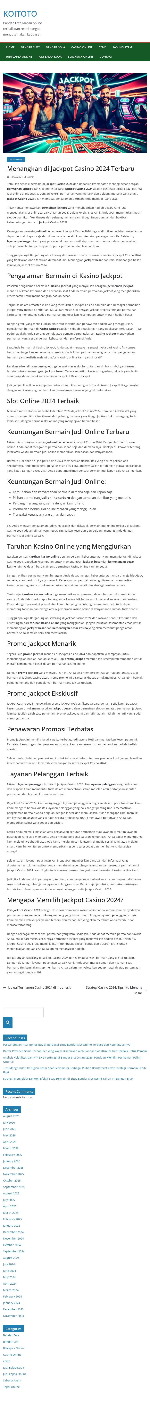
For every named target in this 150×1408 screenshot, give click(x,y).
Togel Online (11, 1387)
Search (8, 1023)
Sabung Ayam (122, 47)
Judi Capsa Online (19, 56)
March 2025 (11, 1213)
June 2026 (9, 1129)
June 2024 (9, 1271)
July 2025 (9, 1200)
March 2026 (11, 1148)
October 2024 (12, 1245)
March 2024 (11, 1290)
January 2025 (11, 1225)
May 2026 (9, 1135)
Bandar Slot (30, 47)
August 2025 (11, 1193)
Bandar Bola (55, 47)
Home (10, 47)
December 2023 (13, 1309)
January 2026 (11, 1161)
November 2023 (13, 1316)
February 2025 (12, 1219)
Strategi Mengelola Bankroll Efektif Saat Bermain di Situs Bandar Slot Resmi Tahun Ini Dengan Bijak (68, 1078)
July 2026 (9, 1122)
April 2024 (9, 1283)
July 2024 (9, 1264)
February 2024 (12, 1296)
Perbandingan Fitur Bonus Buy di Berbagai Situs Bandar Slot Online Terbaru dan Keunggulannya (66, 1044)
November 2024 (13, 1238)
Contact (106, 56)
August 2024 (11, 1258)
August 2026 (11, 1116)
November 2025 (13, 1174)
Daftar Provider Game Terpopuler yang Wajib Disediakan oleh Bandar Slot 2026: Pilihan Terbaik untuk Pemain (75, 1051)
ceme (102, 47)
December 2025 (13, 1167)
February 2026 (12, 1155)
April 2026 (9, 1142)
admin (30, 176)
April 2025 (9, 1206)
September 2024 (14, 1251)
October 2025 (12, 1180)
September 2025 (14, 1187)
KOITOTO (20, 13)
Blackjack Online (81, 56)
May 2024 (9, 1277)
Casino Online (82, 47)
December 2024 (13, 1232)
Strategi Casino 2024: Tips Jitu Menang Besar (114, 990)
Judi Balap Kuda (50, 56)
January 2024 (11, 1303)
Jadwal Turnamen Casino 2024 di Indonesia (39, 987)
